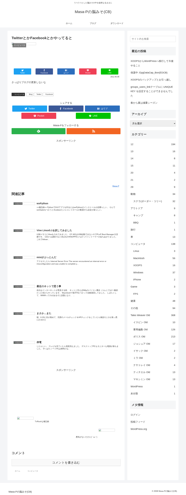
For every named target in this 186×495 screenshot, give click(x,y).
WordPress (153, 386)
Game (153, 286)
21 (153, 180)
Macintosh (154, 258)
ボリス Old (154, 336)
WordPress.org (139, 429)
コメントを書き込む (66, 462)
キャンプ (154, 215)
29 (153, 187)
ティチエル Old (154, 372)
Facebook (49, 94)
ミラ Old (154, 358)
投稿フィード (138, 421)
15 (153, 165)
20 (153, 172)
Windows (154, 272)
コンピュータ (19, 94)
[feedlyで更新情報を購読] (38, 131)
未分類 (153, 393)
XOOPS (154, 265)
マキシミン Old (154, 379)
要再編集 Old (154, 329)
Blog (30, 94)
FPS (154, 294)
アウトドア (153, 208)
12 (153, 144)
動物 (153, 194)
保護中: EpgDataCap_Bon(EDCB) (149, 72)
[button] (173, 39)
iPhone (154, 279)
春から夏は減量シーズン (144, 102)
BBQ (154, 222)
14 (153, 158)
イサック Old (154, 350)
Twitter (38, 94)
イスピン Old (154, 322)
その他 (153, 308)
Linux (154, 251)
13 (153, 151)
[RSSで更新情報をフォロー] (94, 131)
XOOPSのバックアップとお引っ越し (151, 79)
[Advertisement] (66, 162)
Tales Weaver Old (153, 315)
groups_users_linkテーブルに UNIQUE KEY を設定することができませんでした (152, 91)
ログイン (135, 414)
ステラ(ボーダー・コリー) (154, 201)
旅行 (153, 229)
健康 (153, 301)
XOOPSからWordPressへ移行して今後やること (152, 63)
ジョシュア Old (154, 343)
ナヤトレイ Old (154, 365)
